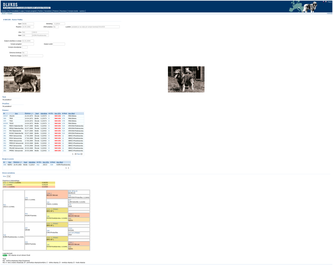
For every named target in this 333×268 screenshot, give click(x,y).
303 (26, 242)
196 (4, 185)
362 (4, 138)
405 (4, 121)
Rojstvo (28, 113)
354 (4, 148)
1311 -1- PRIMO (8, 183)
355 (4, 146)
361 (4, 141)
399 (4, 118)
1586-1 (5, 187)
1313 (70, 228)
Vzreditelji (14, 11)
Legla (22, 11)
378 (63, 116)
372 (4, 131)
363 (4, 126)
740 (48, 202)
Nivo (4, 176)
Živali (3, 13)
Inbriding (44, 113)
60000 (5, 123)
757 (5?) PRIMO (74, 233)
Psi (9, 11)
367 (4, 133)
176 (26, 198)
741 (69, 196)
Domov (3, 11)
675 (69, 204)
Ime (16, 113)
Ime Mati (71, 113)
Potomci (56, 11)
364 (4, 128)
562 (38, 165)
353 (4, 151)
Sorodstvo (48, 11)
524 (63, 126)
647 (69, 200)
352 (4, 143)
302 (26, 214)
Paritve (40, 11)
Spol (37, 113)
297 (26, 228)
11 (63, 136)
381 (4, 136)
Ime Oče (58, 113)
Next (79, 154)
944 (69, 219)
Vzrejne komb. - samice (76, 11)
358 (4, 165)
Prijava (330, 2)
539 (51, 165)
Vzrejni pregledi (31, 11)
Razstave (63, 11)
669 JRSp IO (72, 191)
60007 (5, 116)
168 (48, 231)
